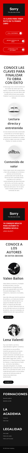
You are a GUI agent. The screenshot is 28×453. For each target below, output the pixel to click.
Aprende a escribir (7, 401)
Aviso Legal (5, 433)
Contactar (5, 418)
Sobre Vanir (5, 421)
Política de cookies (7, 436)
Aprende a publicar (7, 398)
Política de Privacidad (8, 439)
